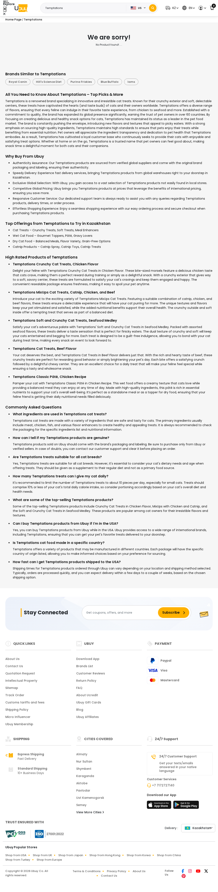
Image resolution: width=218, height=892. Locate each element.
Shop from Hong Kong (104, 855)
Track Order (14, 695)
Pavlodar (83, 790)
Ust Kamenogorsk (90, 798)
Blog (79, 709)
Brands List (84, 666)
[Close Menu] (4, 9)
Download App (87, 659)
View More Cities (89, 812)
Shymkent (83, 769)
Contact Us (14, 666)
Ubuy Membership (19, 724)
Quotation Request (20, 673)
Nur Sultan (84, 761)
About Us (12, 659)
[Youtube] (198, 871)
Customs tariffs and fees (24, 702)
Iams (131, 82)
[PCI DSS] (15, 834)
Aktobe (81, 783)
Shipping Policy (16, 709)
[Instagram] (190, 871)
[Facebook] (183, 871)
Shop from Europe (49, 860)
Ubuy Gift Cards (88, 702)
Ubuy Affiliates (87, 717)
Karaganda (85, 776)
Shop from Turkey (17, 860)
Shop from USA (15, 855)
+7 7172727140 (163, 785)
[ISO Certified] (47, 834)
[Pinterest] (183, 876)
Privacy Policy (116, 871)
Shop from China (169, 855)
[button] (171, 8)
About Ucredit (87, 695)
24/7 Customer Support (178, 756)
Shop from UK (42, 855)
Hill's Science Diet (49, 82)
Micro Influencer (17, 717)
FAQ (79, 688)
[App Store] (159, 806)
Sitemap (11, 688)
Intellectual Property (21, 680)
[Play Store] (186, 806)
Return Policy (86, 680)
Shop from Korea (139, 855)
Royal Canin (18, 82)
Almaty (81, 754)
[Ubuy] (21, 8)
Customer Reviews (90, 673)
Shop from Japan (70, 855)
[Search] (152, 8)
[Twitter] (206, 871)
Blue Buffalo (110, 82)
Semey (81, 805)
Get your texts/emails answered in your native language (177, 767)
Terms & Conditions (86, 871)
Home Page (13, 19)
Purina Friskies (81, 82)
